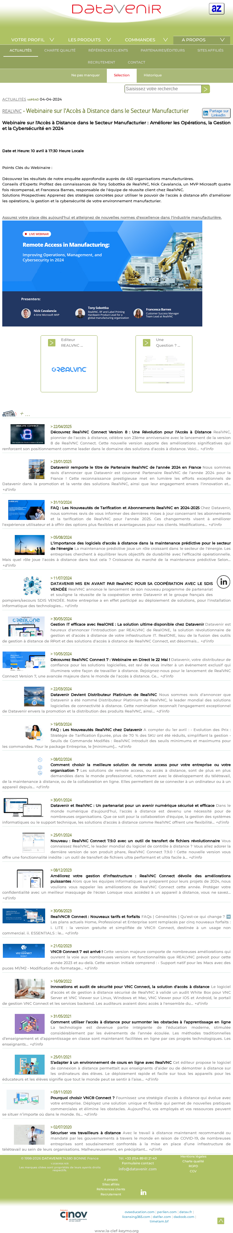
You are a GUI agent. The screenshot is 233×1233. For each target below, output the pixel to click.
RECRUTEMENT (101, 62)
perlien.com (167, 1212)
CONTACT (136, 62)
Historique (153, 75)
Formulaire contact (138, 1163)
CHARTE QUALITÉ (60, 50)
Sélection (122, 75)
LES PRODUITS (84, 39)
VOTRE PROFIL (28, 39)
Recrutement (111, 1194)
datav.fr (185, 1212)
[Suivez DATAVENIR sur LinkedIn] (140, 1189)
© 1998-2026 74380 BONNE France (60, 1164)
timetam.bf (159, 1221)
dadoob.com (184, 1217)
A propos (111, 1179)
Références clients (111, 1189)
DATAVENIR (52, 1158)
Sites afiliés (110, 1184)
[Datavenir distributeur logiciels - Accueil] (116, 12)
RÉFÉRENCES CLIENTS (108, 50)
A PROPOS (193, 39)
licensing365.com (136, 1217)
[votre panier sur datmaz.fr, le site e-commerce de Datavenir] (216, 9)
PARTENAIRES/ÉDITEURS (163, 50)
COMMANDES (140, 39)
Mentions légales (193, 1156)
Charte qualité (193, 1161)
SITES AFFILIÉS (210, 50)
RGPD (193, 1166)
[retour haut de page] (220, 1220)
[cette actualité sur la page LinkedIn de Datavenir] (224, 582)
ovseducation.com (140, 1212)
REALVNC (12, 111)
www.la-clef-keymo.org (117, 1230)
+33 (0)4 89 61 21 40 (141, 1158)
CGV (193, 1171)
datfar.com (162, 1217)
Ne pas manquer (85, 75)
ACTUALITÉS (21, 50)
